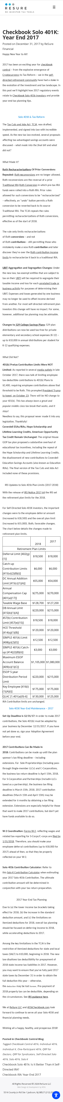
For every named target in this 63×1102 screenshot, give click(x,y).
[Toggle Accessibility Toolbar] (56, 1095)
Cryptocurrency (11, 75)
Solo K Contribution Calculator (23, 872)
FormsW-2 (30, 831)
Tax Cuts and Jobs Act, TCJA (22, 124)
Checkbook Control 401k (24, 1044)
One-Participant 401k (29, 1049)
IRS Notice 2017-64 (34, 492)
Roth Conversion (28, 185)
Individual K (9, 1049)
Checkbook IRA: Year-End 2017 (22, 1074)
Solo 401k (14, 1059)
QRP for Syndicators (23, 1054)
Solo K (24, 1059)
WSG (44, 1087)
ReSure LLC (16, 1007)
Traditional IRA (11, 185)
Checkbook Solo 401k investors (29, 95)
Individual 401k (48, 1044)
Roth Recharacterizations (17, 169)
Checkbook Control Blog (29, 1039)
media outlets (44, 370)
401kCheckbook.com (38, 1007)
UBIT (5, 268)
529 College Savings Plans (30, 325)
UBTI (18, 278)
